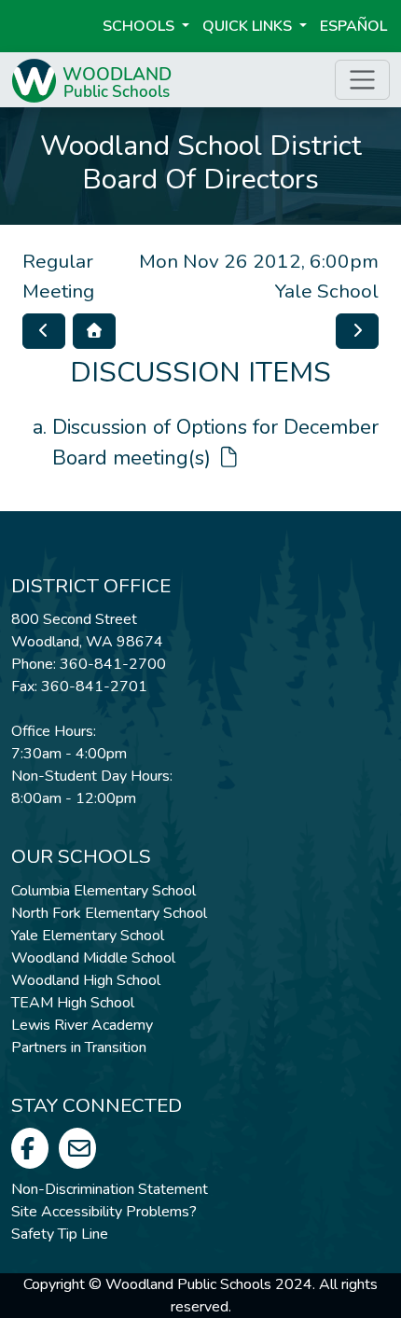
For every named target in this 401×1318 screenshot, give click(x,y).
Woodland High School (85, 980)
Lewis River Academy (82, 1025)
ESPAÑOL (353, 26)
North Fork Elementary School (109, 913)
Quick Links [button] (249, 26)
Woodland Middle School (93, 958)
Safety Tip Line (59, 1234)
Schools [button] (140, 26)
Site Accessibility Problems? (104, 1211)
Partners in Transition (78, 1047)
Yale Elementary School (87, 935)
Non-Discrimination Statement (109, 1189)
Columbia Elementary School (103, 891)
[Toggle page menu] (362, 80)
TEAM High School (72, 1002)
